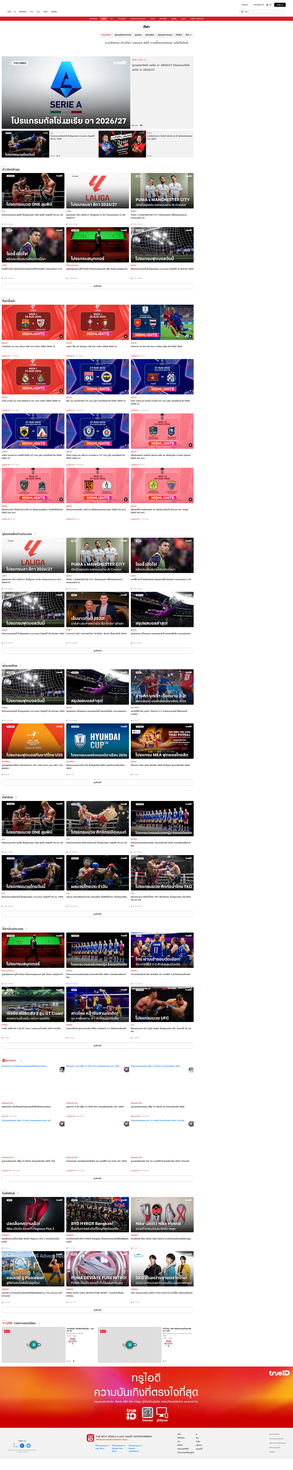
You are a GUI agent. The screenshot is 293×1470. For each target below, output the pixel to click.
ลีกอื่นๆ (133, 211)
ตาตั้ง (45, 11)
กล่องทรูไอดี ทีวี (258, 5)
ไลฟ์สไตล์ (8, 1193)
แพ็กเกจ (199, 1445)
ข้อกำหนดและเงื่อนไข (276, 1438)
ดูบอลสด (138, 34)
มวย (3, 211)
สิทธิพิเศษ (23, 11)
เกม (38, 11)
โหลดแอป (245, 5)
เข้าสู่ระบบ (280, 4)
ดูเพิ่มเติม (98, 286)
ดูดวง (183, 18)
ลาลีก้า (68, 211)
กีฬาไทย (179, 34)
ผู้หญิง (174, 18)
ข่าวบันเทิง (122, 18)
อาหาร (152, 18)
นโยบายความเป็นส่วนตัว (277, 1443)
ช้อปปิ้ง (180, 1445)
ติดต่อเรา (272, 1451)
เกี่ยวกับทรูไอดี (274, 1434)
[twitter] (28, 1445)
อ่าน (31, 11)
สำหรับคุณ (94, 18)
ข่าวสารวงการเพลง (138, 18)
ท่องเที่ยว (163, 18)
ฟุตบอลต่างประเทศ (165, 34)
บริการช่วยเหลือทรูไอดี (185, 1452)
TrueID (14, 5)
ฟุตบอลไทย (149, 34)
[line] (15, 1445)
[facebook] (22, 1445)
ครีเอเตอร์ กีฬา (7, 1103)
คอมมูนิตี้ (199, 1448)
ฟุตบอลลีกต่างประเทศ (123, 34)
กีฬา (103, 18)
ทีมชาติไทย (135, 707)
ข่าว (111, 18)
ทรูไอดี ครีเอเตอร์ (197, 18)
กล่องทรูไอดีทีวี (183, 1448)
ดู (14, 11)
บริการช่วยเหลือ (274, 1447)
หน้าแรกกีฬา (106, 34)
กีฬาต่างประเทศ (72, 265)
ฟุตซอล (133, 265)
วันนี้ (9, 11)
